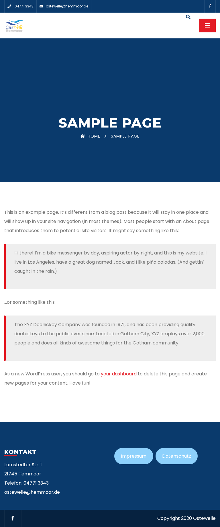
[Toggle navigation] (207, 25)
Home (94, 136)
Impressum (133, 456)
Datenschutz (176, 456)
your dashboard (119, 374)
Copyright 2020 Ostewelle (186, 518)
